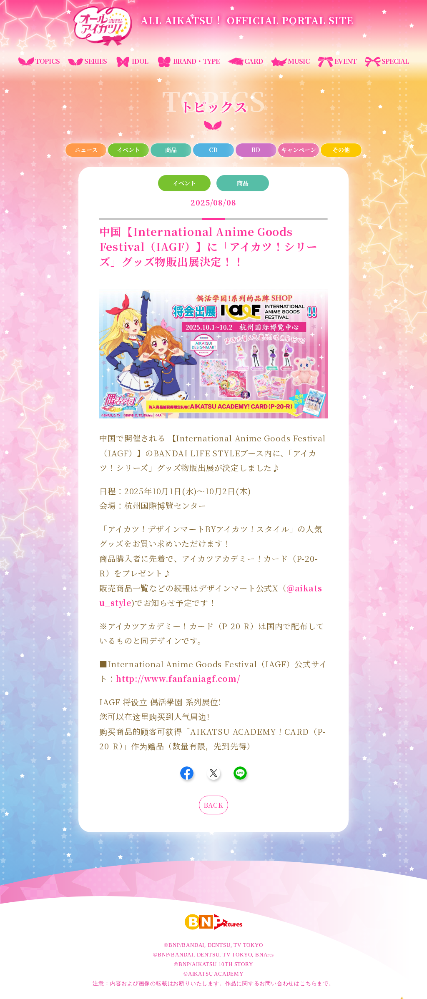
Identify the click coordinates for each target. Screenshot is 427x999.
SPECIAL (395, 61)
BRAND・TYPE (196, 61)
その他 (341, 149)
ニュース (86, 149)
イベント (128, 149)
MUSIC (299, 61)
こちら (308, 983)
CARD (253, 61)
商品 (171, 149)
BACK (213, 805)
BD (255, 149)
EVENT (345, 61)
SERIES (95, 61)
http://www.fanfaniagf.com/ (178, 678)
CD (213, 149)
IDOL (140, 61)
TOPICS (47, 61)
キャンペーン (298, 149)
